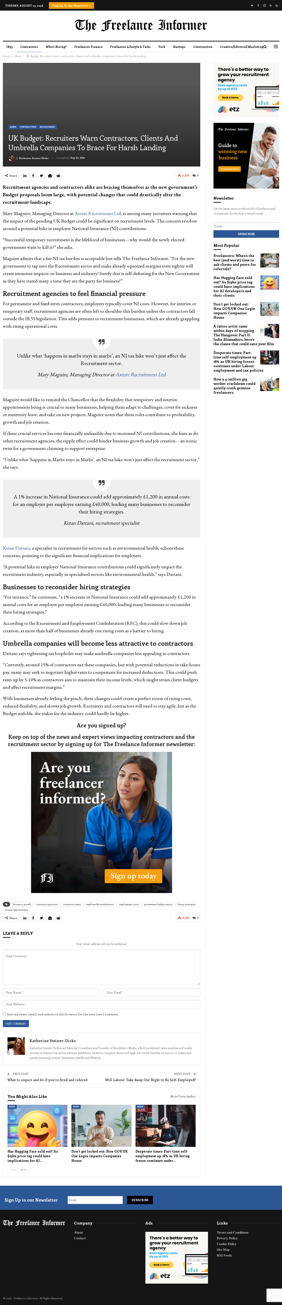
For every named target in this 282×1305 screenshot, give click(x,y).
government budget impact (158, 904)
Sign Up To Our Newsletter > (71, 5)
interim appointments (16, 909)
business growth (22, 904)
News (13, 127)
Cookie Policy (227, 1244)
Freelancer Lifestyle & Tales (130, 47)
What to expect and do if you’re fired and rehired (47, 1080)
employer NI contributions (100, 904)
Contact (79, 1238)
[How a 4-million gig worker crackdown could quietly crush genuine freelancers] (269, 384)
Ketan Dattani (16, 548)
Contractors (29, 47)
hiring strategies (187, 904)
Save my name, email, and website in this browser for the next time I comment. (63, 1014)
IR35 (9, 47)
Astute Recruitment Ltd (97, 213)
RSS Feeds (224, 1255)
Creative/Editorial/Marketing (241, 47)
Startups (179, 47)
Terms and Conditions (233, 1232)
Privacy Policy (227, 1238)
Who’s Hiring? (56, 47)
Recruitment (47, 127)
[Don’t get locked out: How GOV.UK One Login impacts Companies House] (101, 1126)
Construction (202, 47)
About (78, 1232)
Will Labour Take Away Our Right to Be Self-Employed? (150, 1080)
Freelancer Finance (88, 47)
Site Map (223, 1249)
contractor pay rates (47, 904)
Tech (161, 47)
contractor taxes (72, 904)
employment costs (129, 904)
